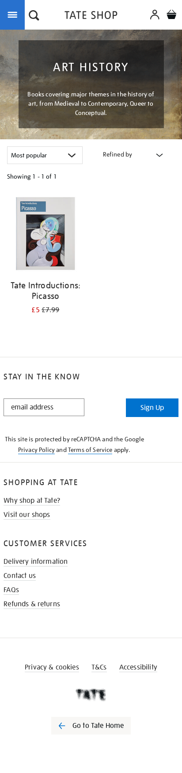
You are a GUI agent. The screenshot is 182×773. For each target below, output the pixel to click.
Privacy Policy (36, 450)
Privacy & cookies (52, 667)
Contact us (20, 575)
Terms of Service (90, 450)
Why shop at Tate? (32, 500)
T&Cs (99, 667)
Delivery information (36, 561)
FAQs (11, 589)
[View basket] (171, 15)
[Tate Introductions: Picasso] (45, 235)
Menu (14, 14)
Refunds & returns (32, 604)
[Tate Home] (91, 694)
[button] (34, 16)
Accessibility (138, 667)
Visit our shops (27, 514)
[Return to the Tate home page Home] (91, 16)
